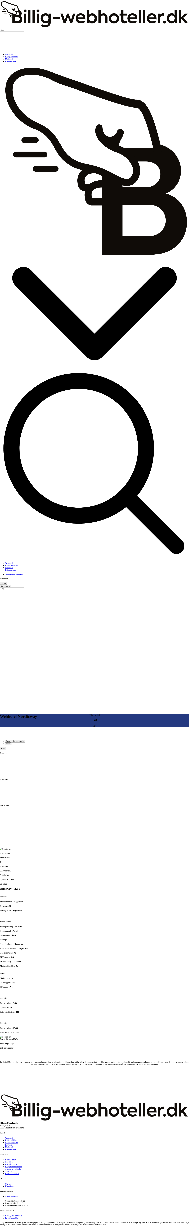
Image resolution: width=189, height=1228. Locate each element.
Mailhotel (9, 59)
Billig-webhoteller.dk (13, 1167)
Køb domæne (10, 61)
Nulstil (3, 583)
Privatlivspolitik (11, 1218)
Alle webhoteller (12, 1196)
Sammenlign (5, 586)
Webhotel (9, 54)
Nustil (8, 744)
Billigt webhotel (11, 57)
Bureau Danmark (12, 1174)
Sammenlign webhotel (14, 574)
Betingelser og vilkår (13, 1216)
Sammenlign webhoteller (15, 741)
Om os (8, 1184)
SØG (3, 749)
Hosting (8, 1145)
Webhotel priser (11, 1142)
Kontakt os (9, 1186)
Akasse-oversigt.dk (13, 1169)
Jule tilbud (9, 1162)
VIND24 (8, 1171)
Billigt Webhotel (11, 1140)
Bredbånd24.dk (11, 1164)
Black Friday (10, 1160)
